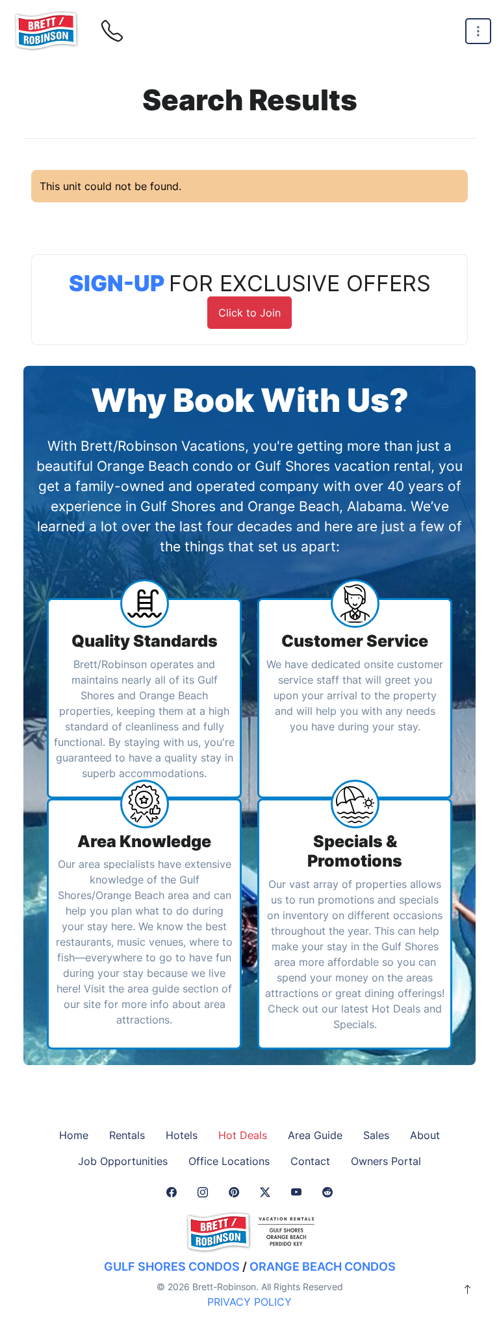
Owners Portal (386, 1161)
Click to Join (249, 312)
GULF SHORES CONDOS (172, 1266)
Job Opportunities (123, 1161)
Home (73, 1135)
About (425, 1135)
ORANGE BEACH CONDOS (323, 1266)
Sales (376, 1135)
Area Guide (315, 1135)
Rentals (127, 1135)
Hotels (182, 1135)
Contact (310, 1161)
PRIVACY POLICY (249, 1301)
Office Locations (229, 1161)
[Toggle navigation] (478, 31)
